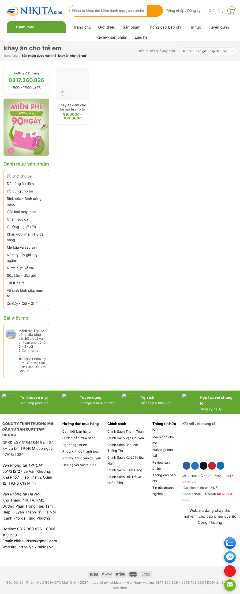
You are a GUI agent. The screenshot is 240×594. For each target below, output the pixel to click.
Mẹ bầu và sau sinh (22, 247)
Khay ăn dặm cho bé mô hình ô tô (72, 107)
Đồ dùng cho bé (20, 191)
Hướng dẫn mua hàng (79, 438)
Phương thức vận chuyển (81, 458)
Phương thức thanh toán (81, 451)
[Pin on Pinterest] (212, 466)
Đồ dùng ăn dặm (20, 183)
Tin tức (195, 27)
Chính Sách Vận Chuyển (125, 438)
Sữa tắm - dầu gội (21, 275)
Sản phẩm (131, 27)
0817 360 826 (29, 529)
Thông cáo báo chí (164, 27)
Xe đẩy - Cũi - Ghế (22, 303)
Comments (28, 350)
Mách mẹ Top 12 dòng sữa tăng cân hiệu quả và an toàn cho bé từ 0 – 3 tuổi (32, 338)
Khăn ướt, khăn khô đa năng (25, 237)
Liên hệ (141, 37)
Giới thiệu (106, 27)
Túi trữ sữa (15, 283)
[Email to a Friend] (203, 466)
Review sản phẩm (111, 37)
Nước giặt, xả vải (20, 268)
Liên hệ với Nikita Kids (79, 465)
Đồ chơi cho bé (19, 176)
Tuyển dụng (219, 27)
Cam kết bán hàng (76, 431)
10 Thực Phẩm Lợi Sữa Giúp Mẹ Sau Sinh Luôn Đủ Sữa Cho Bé (32, 365)
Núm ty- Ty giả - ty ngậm (22, 258)
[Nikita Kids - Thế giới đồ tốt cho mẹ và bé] (33, 11)
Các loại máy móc (21, 212)
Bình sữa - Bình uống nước (24, 201)
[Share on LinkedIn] (220, 466)
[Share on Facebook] (186, 466)
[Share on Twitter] (195, 466)
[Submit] (155, 11)
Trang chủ (82, 27)
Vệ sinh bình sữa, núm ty (25, 293)
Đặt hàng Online (74, 445)
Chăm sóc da (17, 219)
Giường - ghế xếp (21, 227)
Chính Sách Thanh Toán (125, 431)
